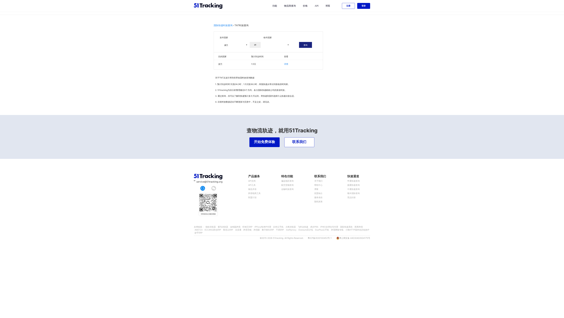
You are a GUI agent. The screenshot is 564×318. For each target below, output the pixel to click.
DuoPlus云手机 (322, 229)
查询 (305, 45)
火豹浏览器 (291, 227)
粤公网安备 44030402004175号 (354, 238)
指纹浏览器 (210, 227)
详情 (286, 64)
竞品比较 (351, 197)
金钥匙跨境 (235, 227)
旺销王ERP (247, 227)
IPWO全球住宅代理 (329, 227)
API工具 (252, 185)
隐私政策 (318, 201)
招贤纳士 (318, 193)
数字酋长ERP (268, 229)
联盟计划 (252, 197)
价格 (305, 6)
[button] (234, 45)
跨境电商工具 (254, 193)
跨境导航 (247, 229)
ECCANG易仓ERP (213, 229)
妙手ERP (199, 232)
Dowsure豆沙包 (305, 229)
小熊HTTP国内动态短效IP (357, 229)
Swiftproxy (291, 229)
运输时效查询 (287, 189)
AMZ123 (199, 229)
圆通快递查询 (353, 185)
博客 (327, 6)
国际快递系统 (346, 227)
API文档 (252, 181)
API (316, 6)
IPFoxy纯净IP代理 (263, 227)
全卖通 (238, 229)
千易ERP (280, 229)
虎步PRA (314, 227)
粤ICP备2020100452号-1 (320, 238)
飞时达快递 (303, 227)
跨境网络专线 (337, 229)
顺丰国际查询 (353, 193)
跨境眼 (257, 229)
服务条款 (318, 197)
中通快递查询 (353, 189)
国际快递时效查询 (223, 25)
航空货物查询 (287, 185)
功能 (274, 6)
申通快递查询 (353, 181)
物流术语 (252, 189)
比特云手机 (278, 227)
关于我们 (318, 181)
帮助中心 (318, 185)
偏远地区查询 (287, 181)
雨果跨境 (359, 227)
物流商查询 (290, 6)
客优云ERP (228, 229)
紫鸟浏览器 (223, 227)
